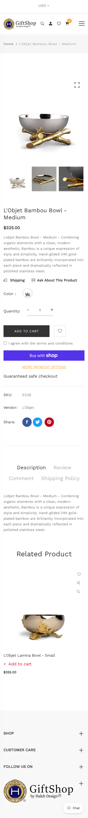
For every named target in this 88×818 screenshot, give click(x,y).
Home (9, 44)
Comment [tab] (21, 478)
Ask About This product (57, 280)
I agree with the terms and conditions (40, 343)
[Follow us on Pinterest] (49, 422)
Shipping (17, 280)
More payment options (44, 367)
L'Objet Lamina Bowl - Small (29, 655)
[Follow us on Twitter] (37, 422)
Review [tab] (62, 467)
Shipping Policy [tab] (60, 478)
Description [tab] (31, 467)
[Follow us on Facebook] (27, 422)
